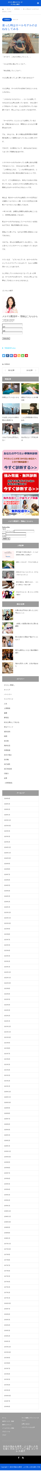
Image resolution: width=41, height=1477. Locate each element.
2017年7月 (7, 1265)
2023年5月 (7, 945)
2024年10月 (7, 858)
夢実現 (6, 718)
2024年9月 (7, 863)
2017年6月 (7, 1271)
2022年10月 (7, 983)
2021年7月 (7, 1053)
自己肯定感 (8, 769)
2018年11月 (7, 1216)
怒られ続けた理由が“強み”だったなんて (26, 638)
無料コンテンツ (6, 1424)
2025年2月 (7, 842)
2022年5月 (7, 999)
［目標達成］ (8, 783)
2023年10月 (7, 923)
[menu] (38, 3)
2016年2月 (7, 1336)
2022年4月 (7, 1005)
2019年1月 (7, 1205)
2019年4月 (7, 1189)
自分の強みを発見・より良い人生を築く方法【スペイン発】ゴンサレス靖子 (20, 1448)
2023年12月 (7, 912)
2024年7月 (7, 874)
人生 (5, 704)
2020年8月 (7, 1113)
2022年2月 (7, 1015)
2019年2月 (7, 1200)
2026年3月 (7, 804)
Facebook (18, 1457)
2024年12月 (7, 847)
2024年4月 (7, 891)
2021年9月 (7, 1043)
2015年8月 (7, 1363)
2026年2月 (7, 809)
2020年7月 (7, 1119)
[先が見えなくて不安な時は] (30, 428)
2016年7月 (7, 1309)
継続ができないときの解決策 (29, 399)
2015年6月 (7, 1374)
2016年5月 (7, 1319)
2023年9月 (7, 929)
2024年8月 (7, 869)
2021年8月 (7, 1048)
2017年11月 (7, 1243)
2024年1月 (7, 907)
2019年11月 (7, 1151)
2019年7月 (7, 1173)
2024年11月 (7, 853)
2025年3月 (7, 836)
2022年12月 (7, 972)
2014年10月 (7, 1395)
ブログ (4, 1435)
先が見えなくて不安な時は (29, 439)
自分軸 (6, 759)
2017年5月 (7, 1276)
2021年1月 (7, 1086)
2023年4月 (7, 950)
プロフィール (6, 1431)
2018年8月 (7, 1233)
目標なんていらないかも (10, 397)
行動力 (6, 773)
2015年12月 (7, 1347)
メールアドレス (8, 321)
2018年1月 (7, 1238)
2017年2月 (7, 1292)
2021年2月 (7, 1081)
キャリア (7, 690)
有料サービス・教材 (8, 1421)
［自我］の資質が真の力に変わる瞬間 (26, 625)
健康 (5, 713)
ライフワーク (8, 699)
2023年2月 (7, 961)
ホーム (4, 1418)
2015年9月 (7, 1357)
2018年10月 (7, 1222)
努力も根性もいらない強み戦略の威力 (26, 651)
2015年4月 (7, 1385)
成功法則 (7, 731)
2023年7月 (7, 939)
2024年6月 (7, 880)
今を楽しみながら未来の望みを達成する (10, 419)
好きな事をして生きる (11, 722)
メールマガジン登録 (8, 1428)
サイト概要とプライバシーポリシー (30, 1419)
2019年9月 (7, 1162)
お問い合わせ (26, 1424)
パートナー (8, 694)
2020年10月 (7, 1102)
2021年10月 (7, 1037)
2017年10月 (7, 1249)
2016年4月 (7, 1325)
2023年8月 (7, 934)
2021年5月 (7, 1064)
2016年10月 (7, 1303)
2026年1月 (7, 815)
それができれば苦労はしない (10, 439)
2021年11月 (7, 1032)
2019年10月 (7, 1157)
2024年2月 (7, 901)
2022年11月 (7, 977)
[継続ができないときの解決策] (30, 388)
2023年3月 (7, 956)
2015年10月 (7, 1352)
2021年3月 (7, 1075)
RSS (22, 1457)
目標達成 (7, 19)
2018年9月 (7, 1227)
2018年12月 (7, 1211)
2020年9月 (7, 1108)
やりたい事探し (9, 685)
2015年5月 (7, 1379)
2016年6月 (7, 1314)
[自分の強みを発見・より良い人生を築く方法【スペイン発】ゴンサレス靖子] (15, 3)
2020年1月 (7, 1146)
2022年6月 (7, 994)
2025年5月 (7, 831)
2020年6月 (7, 1124)
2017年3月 (7, 1287)
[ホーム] (3, 9)
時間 (5, 736)
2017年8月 (7, 1260)
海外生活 (7, 745)
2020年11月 (7, 1097)
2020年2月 (7, 1140)
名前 (3, 331)
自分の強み (8, 755)
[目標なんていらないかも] (11, 388)
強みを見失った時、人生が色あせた (26, 665)
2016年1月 (7, 1341)
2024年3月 (7, 896)
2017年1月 (7, 1298)
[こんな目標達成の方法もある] (30, 408)
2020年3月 (7, 1135)
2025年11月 (7, 820)
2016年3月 (7, 1330)
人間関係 (7, 708)
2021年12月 (7, 1026)
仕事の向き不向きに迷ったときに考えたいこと (26, 611)
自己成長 (7, 764)
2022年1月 (7, 1021)
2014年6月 (7, 1406)
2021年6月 (7, 1059)
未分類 (6, 741)
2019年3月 (7, 1195)
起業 (5, 778)
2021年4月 (7, 1070)
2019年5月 (7, 1184)
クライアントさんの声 (28, 1427)
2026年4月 (7, 798)
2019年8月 (7, 1167)
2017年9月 (7, 1254)
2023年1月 (7, 967)
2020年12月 (7, 1091)
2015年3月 (7, 1390)
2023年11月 (7, 918)
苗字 (3, 327)
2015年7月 (7, 1368)
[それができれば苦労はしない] (11, 428)
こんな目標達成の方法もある (29, 419)
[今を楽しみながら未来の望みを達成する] (11, 408)
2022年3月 (7, 1010)
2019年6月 (7, 1178)
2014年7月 (7, 1401)
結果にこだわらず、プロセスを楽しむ (27, 562)
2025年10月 (7, 825)
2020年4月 (7, 1129)
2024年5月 (7, 885)
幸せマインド (8, 727)
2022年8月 (7, 988)
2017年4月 (7, 1281)
